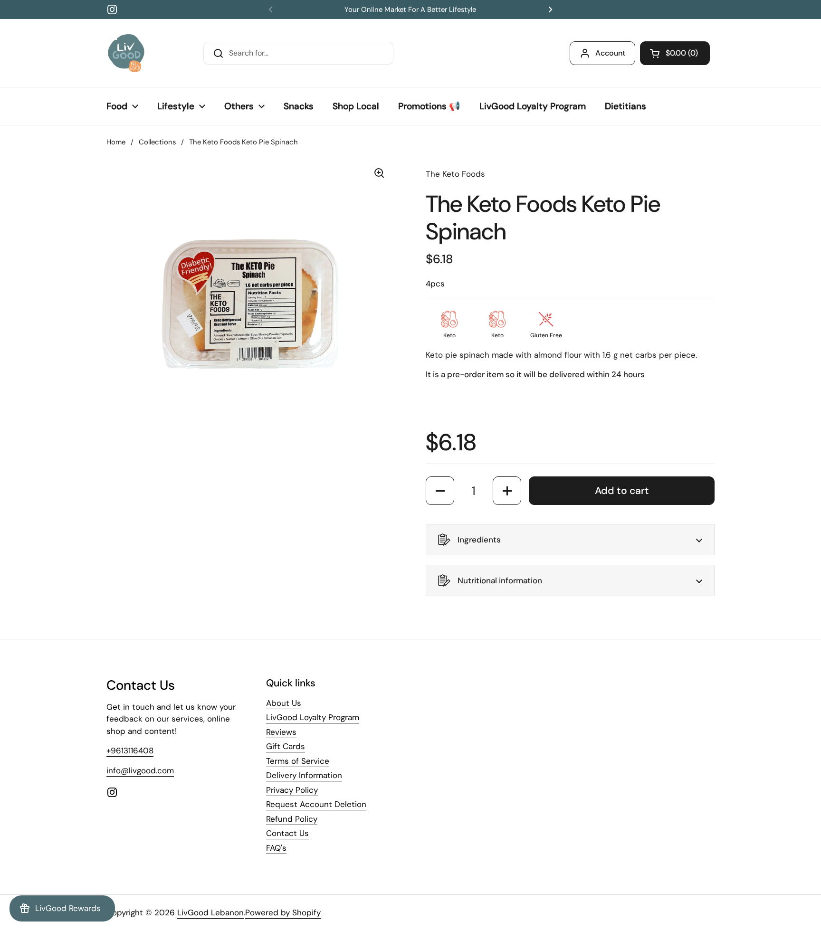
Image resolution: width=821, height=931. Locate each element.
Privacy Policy (292, 790)
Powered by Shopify (283, 912)
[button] (675, 53)
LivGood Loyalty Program (312, 717)
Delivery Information (304, 775)
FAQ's (276, 848)
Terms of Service (297, 761)
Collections (157, 142)
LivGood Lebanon (210, 912)
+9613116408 (129, 750)
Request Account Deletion (316, 804)
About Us (283, 703)
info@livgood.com (140, 770)
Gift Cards (285, 746)
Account (610, 53)
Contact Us (287, 833)
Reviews (281, 732)
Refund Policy (291, 819)
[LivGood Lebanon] (126, 53)
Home (115, 142)
